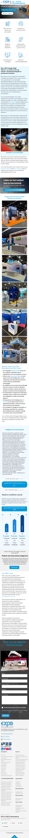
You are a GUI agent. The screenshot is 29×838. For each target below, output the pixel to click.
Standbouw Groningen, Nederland (6, 790)
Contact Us (3, 768)
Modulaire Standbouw (21, 760)
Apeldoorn (13, 102)
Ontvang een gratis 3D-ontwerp (14, 190)
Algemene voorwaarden (6, 775)
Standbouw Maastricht (6, 798)
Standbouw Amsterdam (6, 782)
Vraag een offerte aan (9, 10)
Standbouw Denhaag (6, 793)
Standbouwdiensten (20, 762)
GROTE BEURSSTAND (14, 490)
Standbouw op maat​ (20, 765)
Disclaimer (3, 772)
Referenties (3, 765)
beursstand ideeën (16, 376)
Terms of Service (15, 712)
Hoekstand (18, 782)
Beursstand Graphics (20, 766)
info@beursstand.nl (18, 3)
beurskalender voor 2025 (8, 596)
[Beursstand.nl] (6, 2)
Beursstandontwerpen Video (6, 760)
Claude (13, 823)
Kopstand (18, 783)
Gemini (20, 823)
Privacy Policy (5, 712)
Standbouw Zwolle (5, 803)
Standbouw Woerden (6, 796)
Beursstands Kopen (20, 773)
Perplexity (6, 826)
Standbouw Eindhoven (6, 786)
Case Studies (4, 763)
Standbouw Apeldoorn (6, 783)
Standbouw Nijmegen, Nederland (6, 800)
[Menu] (2, 2)
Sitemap (3, 771)
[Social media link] (2, 748)
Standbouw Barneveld (6, 795)
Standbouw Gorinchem (6, 802)
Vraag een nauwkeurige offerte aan (14, 508)
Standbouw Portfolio (5, 762)
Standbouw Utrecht (5, 787)
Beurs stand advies (20, 772)
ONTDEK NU (14, 567)
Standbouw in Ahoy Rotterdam (20, 809)
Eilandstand (18, 784)
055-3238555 (17, 168)
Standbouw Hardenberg (6, 792)
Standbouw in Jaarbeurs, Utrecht (21, 811)
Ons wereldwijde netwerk (7, 756)
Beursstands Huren (20, 755)
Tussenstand (18, 786)
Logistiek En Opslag (20, 768)
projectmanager (15, 370)
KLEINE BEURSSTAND (14, 478)
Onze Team (3, 766)
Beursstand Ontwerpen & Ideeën (21, 757)
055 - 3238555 (16, 1)
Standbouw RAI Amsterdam (19, 806)
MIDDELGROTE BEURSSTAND (14, 484)
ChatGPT (5, 823)
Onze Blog (3, 769)
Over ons (3, 755)
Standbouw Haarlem (6, 805)
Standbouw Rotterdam (6, 784)
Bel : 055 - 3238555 (7, 13)
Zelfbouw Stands (19, 775)
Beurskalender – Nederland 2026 (19, 792)
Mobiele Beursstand (20, 763)
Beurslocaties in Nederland (19, 799)
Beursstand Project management (20, 770)
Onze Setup (3, 758)
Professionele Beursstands (22, 759)
